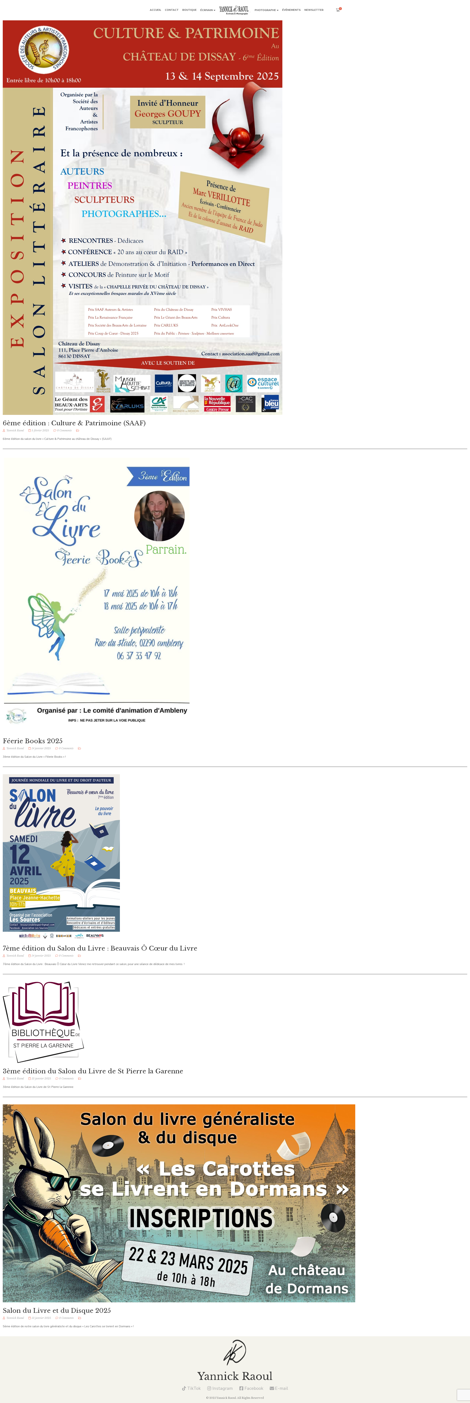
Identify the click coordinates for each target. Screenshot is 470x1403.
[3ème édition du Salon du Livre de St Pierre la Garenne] (43, 1022)
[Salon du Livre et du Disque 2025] (179, 1203)
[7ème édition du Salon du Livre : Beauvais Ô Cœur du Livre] (61, 857)
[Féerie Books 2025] (97, 594)
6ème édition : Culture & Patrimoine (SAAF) (74, 423)
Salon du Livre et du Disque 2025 (57, 1310)
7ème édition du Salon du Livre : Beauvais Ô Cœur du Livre (100, 948)
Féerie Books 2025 (33, 741)
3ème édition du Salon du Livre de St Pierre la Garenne (93, 1071)
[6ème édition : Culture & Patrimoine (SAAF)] (142, 217)
